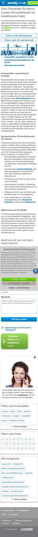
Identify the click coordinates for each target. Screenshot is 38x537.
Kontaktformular (22, 395)
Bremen (27, 411)
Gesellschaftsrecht (24, 169)
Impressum (7, 521)
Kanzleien (14, 514)
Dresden (15, 416)
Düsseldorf (26, 416)
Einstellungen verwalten (19, 283)
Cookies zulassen (19, 279)
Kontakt (6, 523)
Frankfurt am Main (16, 420)
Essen (4, 420)
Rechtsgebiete (24, 510)
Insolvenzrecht (17, 491)
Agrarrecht (6, 464)
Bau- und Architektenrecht (12, 473)
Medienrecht (30, 202)
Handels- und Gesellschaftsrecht (15, 487)
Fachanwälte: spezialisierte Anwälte (19, 57)
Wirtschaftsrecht (23, 98)
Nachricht (5, 297)
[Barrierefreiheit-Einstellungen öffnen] (36, 271)
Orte (4, 514)
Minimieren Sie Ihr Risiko (14, 65)
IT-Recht (5, 491)
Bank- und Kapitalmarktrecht (13, 468)
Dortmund (6, 416)
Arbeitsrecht (18, 464)
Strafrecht (8, 202)
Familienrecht (7, 478)
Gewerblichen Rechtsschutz (13, 482)
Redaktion (16, 523)
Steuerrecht (27, 200)
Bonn (20, 411)
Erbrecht (28, 473)
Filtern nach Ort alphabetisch (19, 40)
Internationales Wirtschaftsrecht (15, 496)
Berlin (13, 411)
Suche (35, 3)
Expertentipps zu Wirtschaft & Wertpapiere (18, 328)
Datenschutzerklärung (23, 521)
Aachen (5, 411)
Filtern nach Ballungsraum (19, 36)
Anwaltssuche (8, 510)
